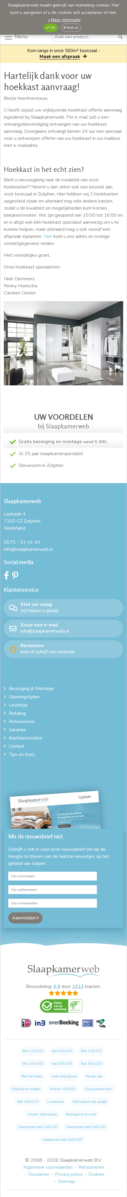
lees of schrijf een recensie (47, 648)
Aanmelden (24, 918)
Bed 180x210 (27, 1102)
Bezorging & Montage (31, 688)
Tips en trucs (22, 754)
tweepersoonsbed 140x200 (38, 1127)
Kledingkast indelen (26, 1089)
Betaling (17, 713)
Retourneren (22, 721)
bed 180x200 (62, 1064)
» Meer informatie (64, 20)
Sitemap (66, 1181)
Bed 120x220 (91, 1051)
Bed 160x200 (32, 1064)
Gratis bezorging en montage (63, 441)
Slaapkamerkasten (98, 1089)
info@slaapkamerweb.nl (28, 549)
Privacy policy (69, 1174)
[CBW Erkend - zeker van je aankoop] (63, 1008)
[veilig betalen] (64, 1026)
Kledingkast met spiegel (90, 1102)
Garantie (17, 730)
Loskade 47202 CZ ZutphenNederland (22, 521)
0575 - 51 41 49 (22, 542)
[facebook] (8, 577)
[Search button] (120, 37)
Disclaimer (38, 1174)
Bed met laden (32, 1076)
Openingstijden (24, 697)
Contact (17, 746)
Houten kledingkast (42, 1114)
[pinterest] (16, 577)
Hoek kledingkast (64, 1076)
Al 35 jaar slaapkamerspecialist (51, 453)
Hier (48, 236)
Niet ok (72, 27)
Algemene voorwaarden (48, 1167)
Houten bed (94, 1076)
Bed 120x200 (32, 1051)
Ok (52, 27)
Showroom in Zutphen (41, 465)
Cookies (96, 1174)
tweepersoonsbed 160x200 (86, 1127)
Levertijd (18, 705)
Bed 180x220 (91, 1064)
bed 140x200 (62, 1051)
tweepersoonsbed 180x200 (62, 1140)
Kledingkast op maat (81, 1114)
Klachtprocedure (25, 738)
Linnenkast (55, 1102)
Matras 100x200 (63, 1089)
